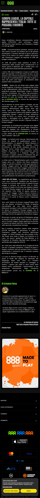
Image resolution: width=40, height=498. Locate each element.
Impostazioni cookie (7, 487)
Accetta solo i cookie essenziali (11, 490)
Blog (16, 11)
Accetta (29, 491)
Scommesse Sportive (7, 11)
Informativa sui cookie (28, 484)
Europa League (23, 11)
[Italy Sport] (20, 387)
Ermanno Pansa (9, 32)
